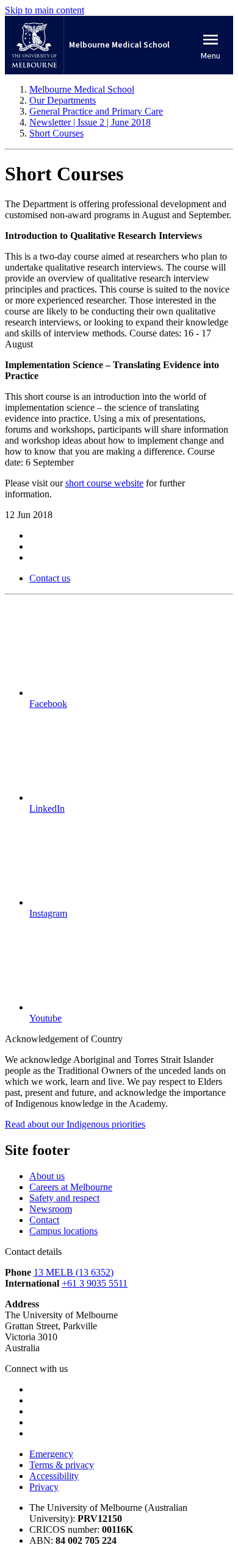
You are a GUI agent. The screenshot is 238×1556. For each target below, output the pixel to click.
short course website (104, 483)
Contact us (49, 578)
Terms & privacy (61, 1465)
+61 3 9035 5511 (95, 1283)
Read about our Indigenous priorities (75, 1124)
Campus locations (63, 1231)
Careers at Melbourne (70, 1187)
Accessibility (54, 1476)
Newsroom (50, 1209)
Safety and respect (64, 1198)
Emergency (51, 1454)
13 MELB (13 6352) (74, 1272)
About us (47, 1176)
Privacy (44, 1487)
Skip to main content (44, 10)
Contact (44, 1220)
